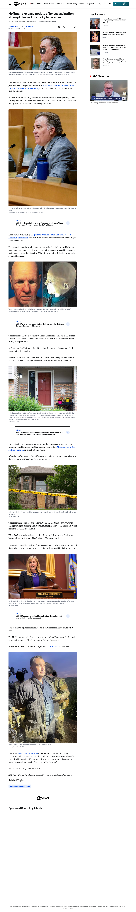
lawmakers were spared (28, 753)
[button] (10, 4)
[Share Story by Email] (69, 27)
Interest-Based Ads (73, 906)
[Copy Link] (75, 27)
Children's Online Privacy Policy (58, 906)
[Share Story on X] (64, 27)
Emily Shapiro (28, 26)
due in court (53, 646)
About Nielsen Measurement (88, 906)
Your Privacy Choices (112, 906)
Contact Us (122, 906)
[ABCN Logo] (20, 3)
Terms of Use (101, 906)
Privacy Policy (26, 906)
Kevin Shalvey (15, 26)
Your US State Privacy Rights (39, 906)
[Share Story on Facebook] (59, 27)
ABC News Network (15, 906)
